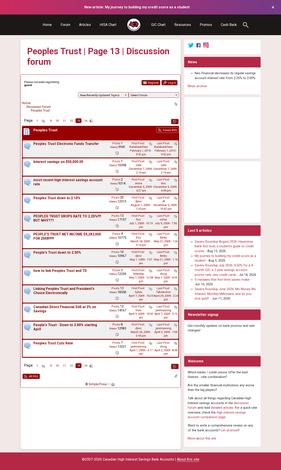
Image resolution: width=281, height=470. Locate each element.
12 (71, 120)
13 (78, 120)
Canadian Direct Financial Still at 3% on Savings (64, 309)
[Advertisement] (222, 128)
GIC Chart (158, 25)
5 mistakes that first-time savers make (222, 280)
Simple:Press (98, 384)
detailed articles (222, 408)
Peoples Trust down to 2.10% (56, 198)
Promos (206, 25)
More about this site (202, 438)
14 (85, 120)
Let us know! (230, 430)
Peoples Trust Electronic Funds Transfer (66, 144)
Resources (182, 25)
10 (57, 120)
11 (64, 120)
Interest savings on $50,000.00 (58, 162)
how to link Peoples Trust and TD (60, 271)
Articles (85, 25)
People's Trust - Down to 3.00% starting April (65, 327)
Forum (65, 25)
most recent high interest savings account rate (68, 182)
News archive (197, 86)
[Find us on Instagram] (206, 45)
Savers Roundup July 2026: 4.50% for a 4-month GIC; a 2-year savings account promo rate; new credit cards (224, 270)
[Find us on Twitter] (191, 45)
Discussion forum (38, 106)
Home (47, 25)
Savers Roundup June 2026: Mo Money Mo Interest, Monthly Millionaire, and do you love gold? (225, 293)
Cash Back (229, 25)
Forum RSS (169, 130)
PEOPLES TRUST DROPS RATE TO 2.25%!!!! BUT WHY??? (67, 218)
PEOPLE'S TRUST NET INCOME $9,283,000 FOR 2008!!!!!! (67, 236)
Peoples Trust (40, 110)
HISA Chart (108, 25)
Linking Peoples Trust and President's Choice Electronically (63, 291)
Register (153, 82)
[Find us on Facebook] (198, 45)
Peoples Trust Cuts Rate (53, 343)
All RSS (33, 376)
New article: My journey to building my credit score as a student (137, 7)
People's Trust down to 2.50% (57, 253)
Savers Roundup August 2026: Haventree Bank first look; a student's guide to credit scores (224, 246)
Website (39, 135)
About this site (188, 459)
